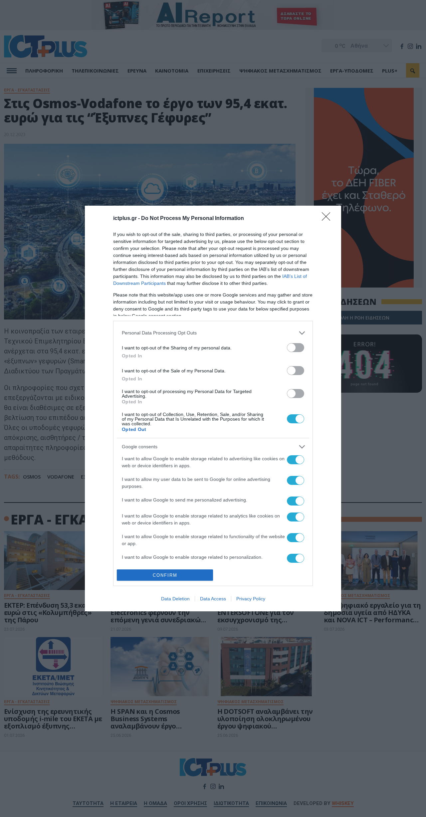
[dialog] (213, 409)
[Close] (328, 218)
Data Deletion (175, 598)
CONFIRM (165, 575)
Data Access (213, 598)
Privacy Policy (250, 598)
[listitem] (213, 332)
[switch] (295, 347)
